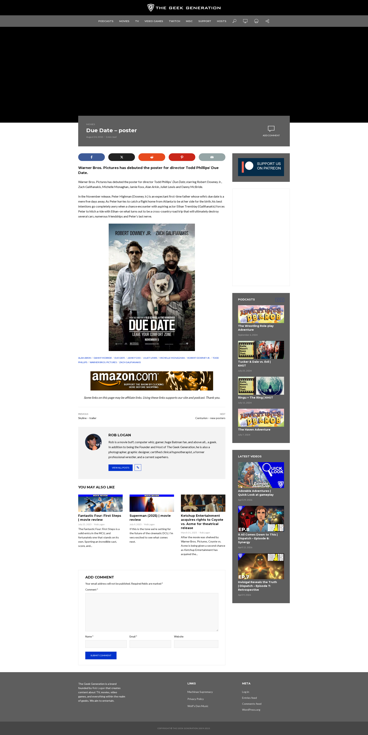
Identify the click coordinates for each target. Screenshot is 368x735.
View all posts (120, 467)
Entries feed (249, 697)
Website (178, 636)
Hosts (221, 21)
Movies (124, 21)
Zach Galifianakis (130, 362)
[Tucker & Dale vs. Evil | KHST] (261, 350)
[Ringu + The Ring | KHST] (261, 386)
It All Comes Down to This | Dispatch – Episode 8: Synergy (258, 538)
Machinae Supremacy (200, 691)
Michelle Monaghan (172, 357)
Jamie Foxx (134, 357)
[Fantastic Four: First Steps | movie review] (100, 503)
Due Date (119, 357)
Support (204, 21)
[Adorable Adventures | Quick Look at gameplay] (261, 475)
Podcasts (105, 21)
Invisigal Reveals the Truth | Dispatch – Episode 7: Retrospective (257, 585)
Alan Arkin (84, 357)
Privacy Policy (195, 699)
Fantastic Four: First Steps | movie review (99, 518)
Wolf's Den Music (197, 706)
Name (89, 636)
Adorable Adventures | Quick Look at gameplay (256, 492)
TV (137, 21)
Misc (189, 21)
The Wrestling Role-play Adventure (256, 327)
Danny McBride (103, 357)
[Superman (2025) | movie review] (152, 503)
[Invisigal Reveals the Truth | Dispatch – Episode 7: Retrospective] (261, 566)
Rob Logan (99, 524)
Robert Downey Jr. (198, 357)
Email (133, 636)
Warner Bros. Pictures (103, 362)
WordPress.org (251, 709)
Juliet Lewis (150, 357)
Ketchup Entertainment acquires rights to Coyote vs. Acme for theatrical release (202, 522)
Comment (91, 589)
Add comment (271, 135)
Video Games (154, 21)
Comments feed (251, 703)
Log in (245, 691)
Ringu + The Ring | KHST (255, 397)
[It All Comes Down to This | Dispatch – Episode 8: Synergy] (261, 519)
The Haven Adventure (254, 429)
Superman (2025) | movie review (150, 518)
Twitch (174, 21)
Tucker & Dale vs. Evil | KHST (254, 363)
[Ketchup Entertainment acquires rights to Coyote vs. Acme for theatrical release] (203, 503)
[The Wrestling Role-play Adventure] (261, 314)
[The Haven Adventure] (261, 418)
